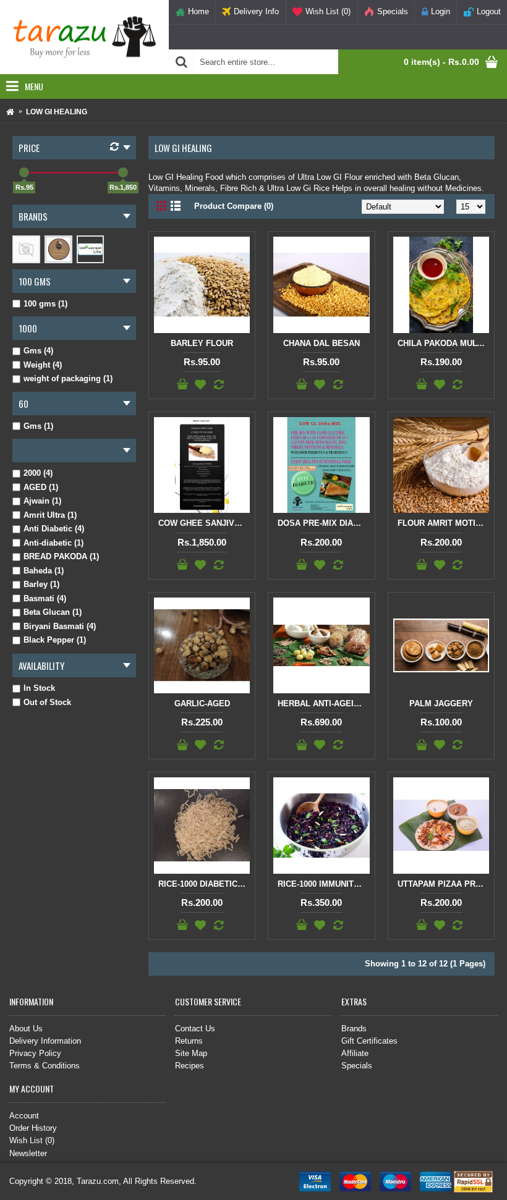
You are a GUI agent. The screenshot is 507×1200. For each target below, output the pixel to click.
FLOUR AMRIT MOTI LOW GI (443, 523)
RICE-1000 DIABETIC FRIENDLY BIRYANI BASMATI (204, 884)
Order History (33, 1128)
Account (24, 1115)
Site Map (191, 1053)
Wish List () (31, 1140)
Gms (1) (38, 426)
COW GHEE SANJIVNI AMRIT (204, 523)
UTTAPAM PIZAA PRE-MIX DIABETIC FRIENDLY (443, 884)
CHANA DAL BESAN (321, 343)
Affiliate (355, 1053)
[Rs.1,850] (123, 172)
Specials (356, 1065)
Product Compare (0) (233, 206)
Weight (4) (42, 365)
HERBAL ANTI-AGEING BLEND (323, 703)
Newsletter (28, 1153)
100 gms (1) (45, 303)
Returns (189, 1041)
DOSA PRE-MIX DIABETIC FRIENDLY (323, 523)
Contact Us (195, 1028)
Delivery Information (45, 1041)
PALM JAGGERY (441, 703)
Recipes (189, 1065)
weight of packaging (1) (68, 378)
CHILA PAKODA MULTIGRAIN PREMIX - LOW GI (443, 343)
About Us (26, 1028)
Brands (354, 1028)
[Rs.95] (24, 172)
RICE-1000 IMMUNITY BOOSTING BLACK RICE (323, 884)
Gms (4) (38, 350)
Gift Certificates (369, 1041)
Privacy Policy (35, 1053)
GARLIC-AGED (202, 703)
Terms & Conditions (44, 1065)
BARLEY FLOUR (202, 343)
